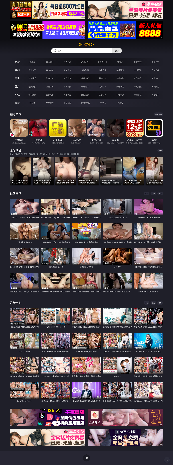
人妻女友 (67, 95)
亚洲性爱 (32, 78)
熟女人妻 (102, 70)
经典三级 (120, 78)
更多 (160, 193)
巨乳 (153, 193)
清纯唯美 (120, 86)
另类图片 (155, 86)
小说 (17, 94)
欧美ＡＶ (67, 70)
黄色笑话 (138, 95)
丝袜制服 (120, 70)
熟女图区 (138, 86)
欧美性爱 (85, 78)
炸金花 (120, 62)
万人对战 (67, 62)
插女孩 (32, 103)
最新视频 (15, 193)
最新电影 (15, 303)
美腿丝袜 (102, 86)
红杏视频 (102, 103)
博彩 (17, 61)
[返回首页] (167, 460)
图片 (17, 86)
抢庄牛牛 (155, 62)
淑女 (153, 303)
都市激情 (32, 95)
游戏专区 (85, 62)
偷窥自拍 (32, 86)
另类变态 (155, 78)
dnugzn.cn (86, 44)
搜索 (117, 50)
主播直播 (138, 70)
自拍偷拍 (50, 70)
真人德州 (50, 62)
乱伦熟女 (138, 78)
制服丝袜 (102, 78)
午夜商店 (50, 103)
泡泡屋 (120, 103)
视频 (17, 70)
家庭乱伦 (50, 95)
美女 (146, 193)
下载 (160, 150)
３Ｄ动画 (85, 70)
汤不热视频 (85, 103)
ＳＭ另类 (155, 70)
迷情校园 (102, 95)
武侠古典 (85, 95)
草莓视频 (67, 103)
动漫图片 (85, 86)
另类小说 (120, 95)
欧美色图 (67, 86)
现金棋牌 (138, 62)
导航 (17, 103)
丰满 (146, 303)
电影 (17, 78)
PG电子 (32, 62)
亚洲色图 (50, 86)
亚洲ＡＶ (32, 70)
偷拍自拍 (50, 78)
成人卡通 (67, 78)
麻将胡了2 (102, 62)
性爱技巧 (155, 95)
